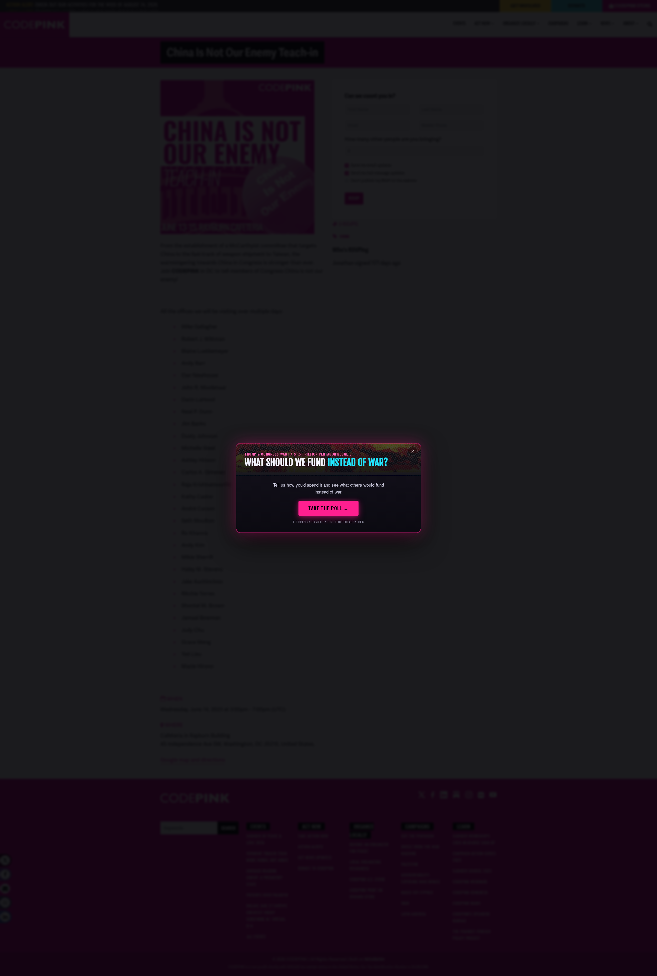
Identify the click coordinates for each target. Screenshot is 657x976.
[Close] (413, 451)
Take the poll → (328, 508)
